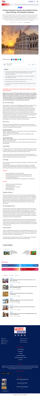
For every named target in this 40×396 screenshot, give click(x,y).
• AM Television (20, 349)
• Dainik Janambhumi (20, 355)
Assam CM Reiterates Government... (23, 379)
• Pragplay (20, 359)
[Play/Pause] (5, 64)
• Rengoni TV (20, 351)
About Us (4, 338)
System (19, 282)
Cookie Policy (24, 340)
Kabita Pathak (27, 22)
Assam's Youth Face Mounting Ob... (23, 386)
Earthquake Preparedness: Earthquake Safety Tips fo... (26, 252)
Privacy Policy (5, 340)
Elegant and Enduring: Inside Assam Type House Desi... (14, 252)
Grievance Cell (5, 341)
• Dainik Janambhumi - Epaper (20, 357)
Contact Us (4, 343)
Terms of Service (24, 338)
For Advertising (24, 341)
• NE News (20, 353)
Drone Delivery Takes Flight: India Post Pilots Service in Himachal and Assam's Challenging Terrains (20, 4)
